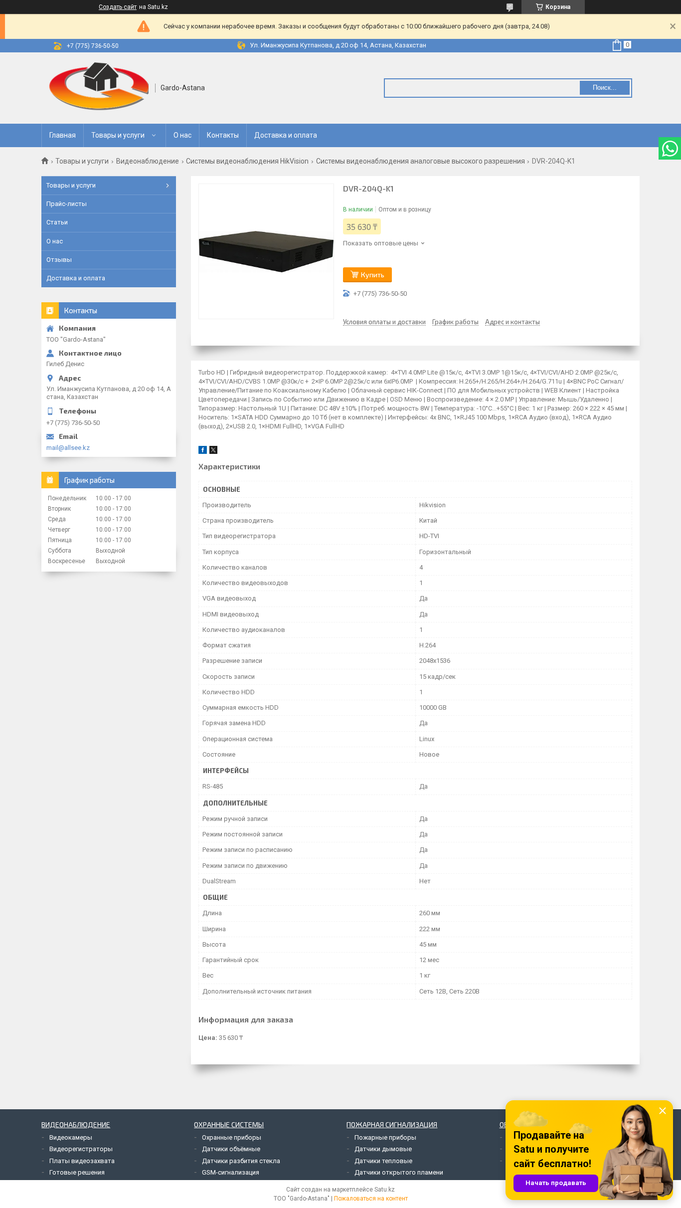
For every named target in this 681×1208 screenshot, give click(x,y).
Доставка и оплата (285, 135)
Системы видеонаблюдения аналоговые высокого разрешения (420, 161)
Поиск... (605, 87)
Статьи (57, 222)
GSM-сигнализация (230, 1172)
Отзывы (59, 259)
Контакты (223, 135)
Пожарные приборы (385, 1137)
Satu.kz (384, 1189)
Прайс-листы (66, 203)
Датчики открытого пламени (398, 1172)
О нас (182, 135)
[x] (213, 451)
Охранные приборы (231, 1137)
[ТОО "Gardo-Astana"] (99, 88)
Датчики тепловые (383, 1161)
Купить (372, 274)
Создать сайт (118, 6)
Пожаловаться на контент (371, 1198)
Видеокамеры (70, 1137)
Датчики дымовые (383, 1149)
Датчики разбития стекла (241, 1161)
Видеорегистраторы (81, 1149)
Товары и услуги (118, 135)
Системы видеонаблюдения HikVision (247, 161)
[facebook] (202, 451)
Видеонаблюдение (147, 161)
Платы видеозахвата (82, 1161)
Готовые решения (77, 1172)
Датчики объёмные (231, 1149)
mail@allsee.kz (68, 447)
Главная (62, 135)
